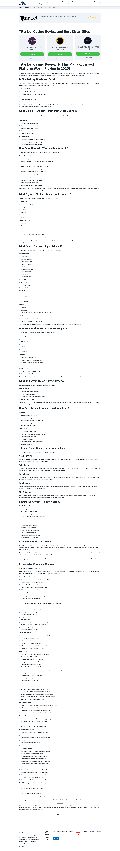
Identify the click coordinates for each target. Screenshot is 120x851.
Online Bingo (41, 3)
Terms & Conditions (47, 835)
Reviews (27, 7)
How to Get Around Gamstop (89, 3)
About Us (47, 837)
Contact (47, 839)
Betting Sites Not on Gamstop (73, 3)
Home (20, 7)
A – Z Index (61, 3)
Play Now (32, 54)
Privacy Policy (46, 832)
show (63, 814)
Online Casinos (31, 3)
